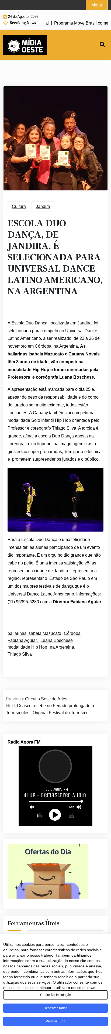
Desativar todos (55, 1008)
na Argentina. (62, 647)
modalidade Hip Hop (27, 647)
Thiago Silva (20, 654)
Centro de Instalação (55, 995)
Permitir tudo (55, 1021)
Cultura (19, 206)
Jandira (43, 206)
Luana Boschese (56, 640)
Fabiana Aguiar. (23, 640)
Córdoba (72, 633)
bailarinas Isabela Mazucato (34, 633)
